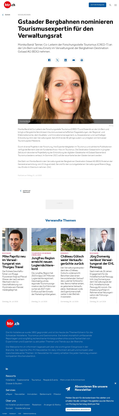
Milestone (58, 394)
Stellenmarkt (45, 394)
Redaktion (36, 404)
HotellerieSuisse (22, 408)
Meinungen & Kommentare (72, 380)
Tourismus (36, 380)
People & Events (50, 380)
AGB (19, 414)
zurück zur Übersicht (26, 191)
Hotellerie (10, 380)
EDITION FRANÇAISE (97, 5)
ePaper (9, 394)
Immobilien (32, 394)
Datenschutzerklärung (29, 414)
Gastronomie (23, 380)
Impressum (12, 414)
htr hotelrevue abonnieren (18, 404)
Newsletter (20, 394)
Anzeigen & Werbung (53, 404)
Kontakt (9, 408)
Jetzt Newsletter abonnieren (78, 409)
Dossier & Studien (14, 383)
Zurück (7, 15)
